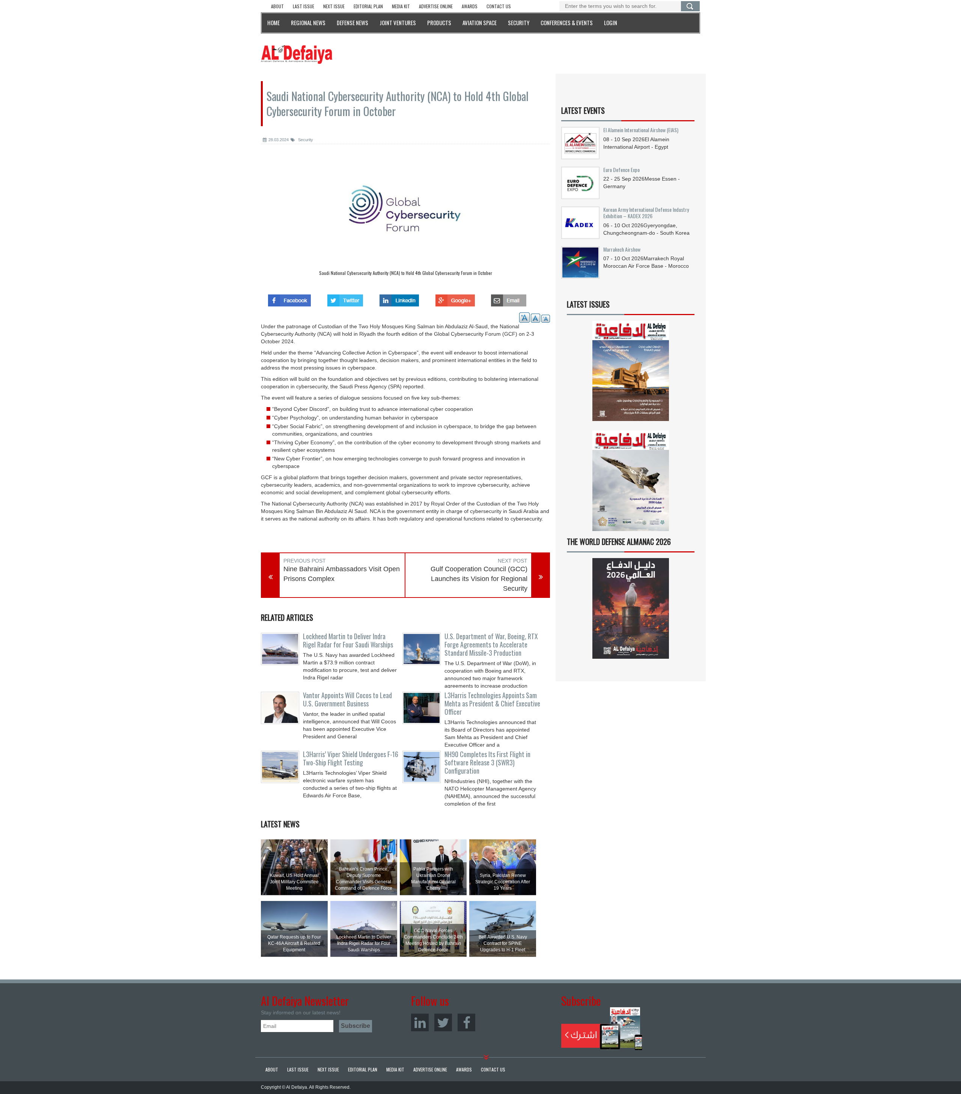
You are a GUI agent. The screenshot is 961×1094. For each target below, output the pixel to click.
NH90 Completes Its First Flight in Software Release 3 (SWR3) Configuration (487, 762)
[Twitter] (443, 1022)
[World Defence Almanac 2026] (630, 608)
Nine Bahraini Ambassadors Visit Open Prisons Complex (341, 573)
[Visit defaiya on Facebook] (289, 298)
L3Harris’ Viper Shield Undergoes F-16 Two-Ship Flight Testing (350, 758)
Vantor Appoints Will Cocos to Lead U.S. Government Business (347, 699)
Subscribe (602, 1028)
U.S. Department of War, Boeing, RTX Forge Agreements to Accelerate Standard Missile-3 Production (491, 644)
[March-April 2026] (630, 374)
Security (305, 139)
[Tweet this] (345, 298)
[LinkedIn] (420, 1022)
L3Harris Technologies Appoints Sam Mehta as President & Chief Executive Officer (492, 703)
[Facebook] (466, 1022)
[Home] (296, 54)
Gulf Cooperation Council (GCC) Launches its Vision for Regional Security (479, 578)
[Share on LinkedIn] (399, 298)
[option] (405, 217)
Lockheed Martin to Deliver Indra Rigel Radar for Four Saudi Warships (348, 640)
